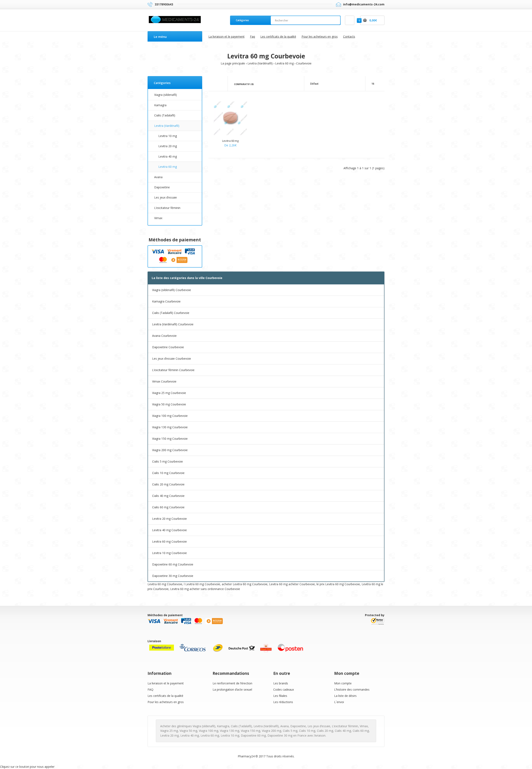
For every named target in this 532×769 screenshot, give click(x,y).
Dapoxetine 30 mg (279, 735)
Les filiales (280, 696)
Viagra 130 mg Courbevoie (170, 427)
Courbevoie (304, 63)
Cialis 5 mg (290, 731)
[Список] (221, 83)
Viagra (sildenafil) (165, 95)
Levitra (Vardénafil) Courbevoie (172, 324)
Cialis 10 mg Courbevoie (168, 473)
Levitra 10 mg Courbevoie (169, 553)
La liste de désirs (345, 696)
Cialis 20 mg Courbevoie (168, 484)
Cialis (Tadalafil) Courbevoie (170, 313)
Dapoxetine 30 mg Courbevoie (172, 576)
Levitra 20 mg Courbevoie (169, 519)
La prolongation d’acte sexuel (232, 689)
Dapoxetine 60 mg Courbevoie (172, 564)
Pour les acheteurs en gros (166, 702)
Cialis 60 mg (361, 731)
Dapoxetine (162, 187)
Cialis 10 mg (307, 731)
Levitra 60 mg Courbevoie (169, 541)
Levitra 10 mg (167, 136)
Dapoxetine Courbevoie (168, 347)
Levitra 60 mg (284, 63)
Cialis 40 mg (343, 731)
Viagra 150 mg (250, 731)
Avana (158, 177)
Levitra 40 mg (167, 156)
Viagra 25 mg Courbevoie (169, 393)
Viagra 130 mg (229, 731)
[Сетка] (215, 83)
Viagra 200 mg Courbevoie (170, 450)
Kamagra (160, 105)
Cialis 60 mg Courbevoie (168, 507)
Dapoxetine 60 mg (253, 735)
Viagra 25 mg (169, 731)
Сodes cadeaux (283, 689)
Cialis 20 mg (325, 731)
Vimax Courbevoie (164, 381)
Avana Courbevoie (164, 336)
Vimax (158, 218)
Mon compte (343, 683)
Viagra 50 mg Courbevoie (169, 404)
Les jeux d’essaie (165, 197)
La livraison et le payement (166, 683)
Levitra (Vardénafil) (260, 63)
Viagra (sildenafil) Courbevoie (171, 290)
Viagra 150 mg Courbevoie (170, 439)
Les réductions (283, 702)
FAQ (150, 689)
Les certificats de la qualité (165, 696)
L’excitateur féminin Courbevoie (173, 370)
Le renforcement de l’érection (232, 683)
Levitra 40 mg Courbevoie (169, 530)
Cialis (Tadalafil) (164, 115)
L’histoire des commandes (351, 689)
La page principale (233, 63)
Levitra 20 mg (167, 146)
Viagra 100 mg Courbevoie (170, 416)
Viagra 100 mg (208, 731)
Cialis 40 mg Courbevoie (168, 496)
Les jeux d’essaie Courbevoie (171, 358)
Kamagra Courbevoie (166, 301)
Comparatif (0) (244, 84)
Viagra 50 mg (188, 731)
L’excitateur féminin (167, 208)
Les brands (280, 683)
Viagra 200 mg (271, 731)
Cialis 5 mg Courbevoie (167, 461)
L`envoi (339, 702)
